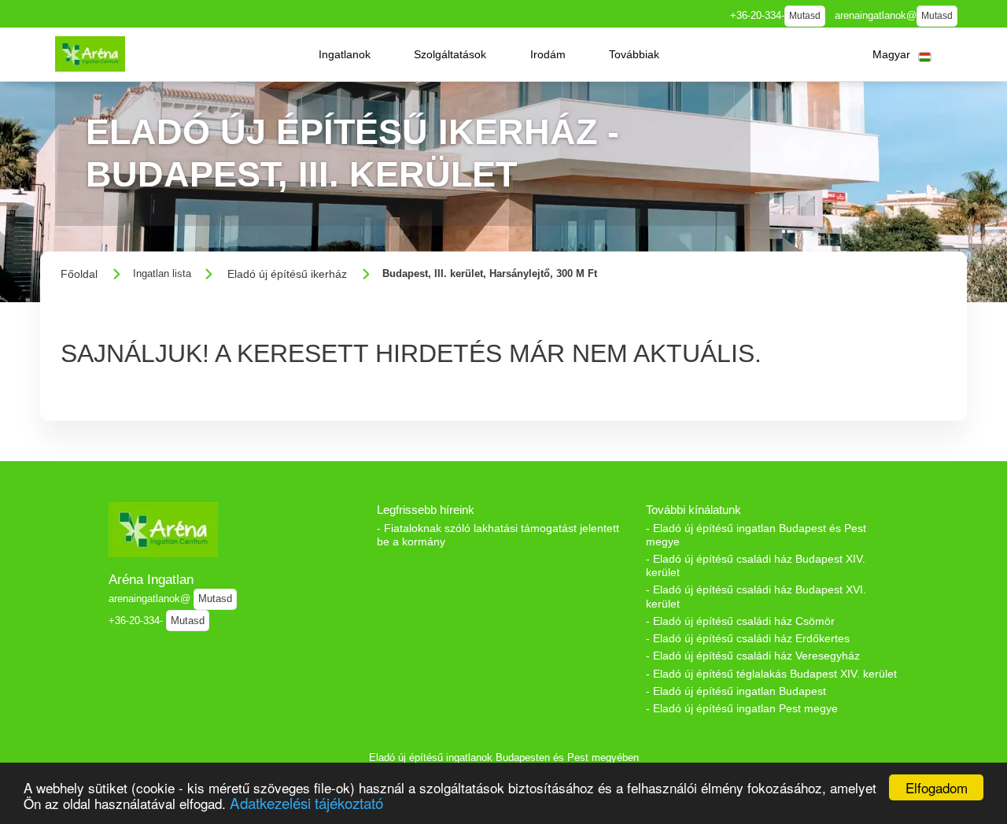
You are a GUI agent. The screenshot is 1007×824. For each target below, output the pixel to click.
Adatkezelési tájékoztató (306, 802)
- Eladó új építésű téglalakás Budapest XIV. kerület (771, 673)
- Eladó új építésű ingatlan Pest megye (742, 708)
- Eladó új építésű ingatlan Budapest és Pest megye (756, 535)
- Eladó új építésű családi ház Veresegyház (753, 655)
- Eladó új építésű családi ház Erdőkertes (748, 638)
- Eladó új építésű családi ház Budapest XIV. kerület (755, 565)
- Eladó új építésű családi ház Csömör (740, 621)
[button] (344, 54)
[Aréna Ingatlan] (90, 54)
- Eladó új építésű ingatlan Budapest (736, 691)
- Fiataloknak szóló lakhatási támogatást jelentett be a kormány (498, 535)
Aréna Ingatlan (151, 579)
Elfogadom (937, 787)
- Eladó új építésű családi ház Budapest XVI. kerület (756, 596)
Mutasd (805, 15)
